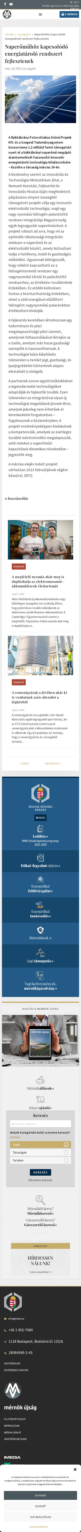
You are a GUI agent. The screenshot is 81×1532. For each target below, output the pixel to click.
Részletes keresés (40, 1180)
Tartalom (18, 1160)
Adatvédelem (12, 1363)
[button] (75, 1469)
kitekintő (19, 566)
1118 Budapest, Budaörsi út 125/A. (36, 1341)
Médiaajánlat (12, 1432)
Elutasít (40, 1506)
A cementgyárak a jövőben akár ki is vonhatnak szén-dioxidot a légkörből (39, 697)
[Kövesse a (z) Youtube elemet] (11, 4)
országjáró (29, 68)
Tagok (16, 1144)
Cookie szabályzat (38, 1526)
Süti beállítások (40, 1517)
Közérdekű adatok (16, 1370)
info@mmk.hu (16, 1318)
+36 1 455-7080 (20, 1329)
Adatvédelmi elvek (15, 1439)
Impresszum (11, 1425)
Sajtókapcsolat (15, 1419)
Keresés (40, 1172)
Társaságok (20, 1152)
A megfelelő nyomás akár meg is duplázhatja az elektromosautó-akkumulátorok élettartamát (38, 581)
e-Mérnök (71, 14)
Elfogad (40, 1495)
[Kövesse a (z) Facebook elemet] (5, 4)
